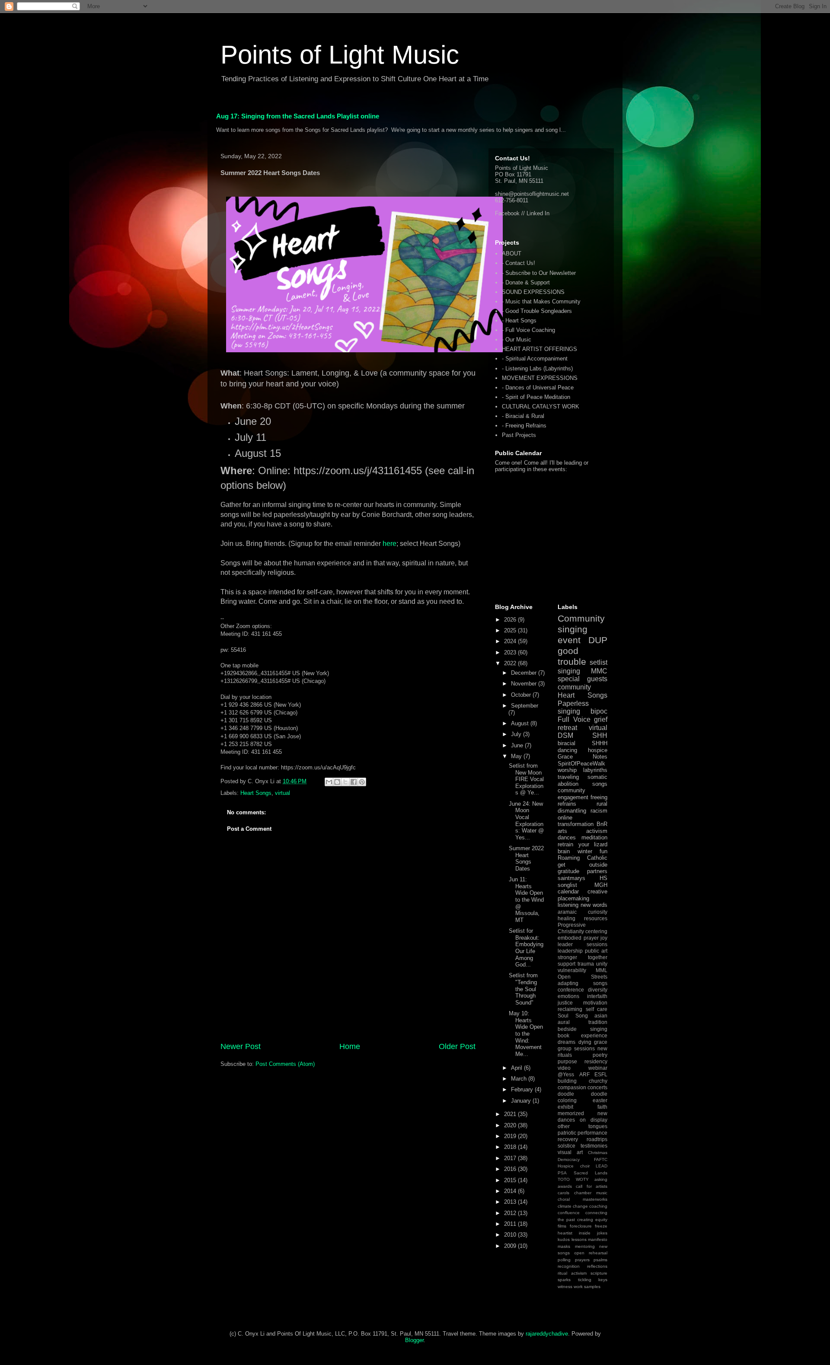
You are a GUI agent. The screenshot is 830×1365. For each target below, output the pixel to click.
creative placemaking (582, 895)
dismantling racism (582, 810)
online (565, 817)
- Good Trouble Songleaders (537, 311)
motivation (595, 1002)
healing (566, 918)
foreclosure (581, 1226)
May (517, 756)
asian (600, 1015)
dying (584, 1042)
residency (595, 1061)
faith (602, 1107)
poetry (600, 1055)
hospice (597, 750)
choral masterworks (582, 1199)
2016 (511, 1169)
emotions (568, 996)
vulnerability (572, 970)
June (518, 745)
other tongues (582, 1126)
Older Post (457, 1046)
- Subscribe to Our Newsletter (539, 273)
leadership (570, 951)
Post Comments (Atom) (285, 1064)
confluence (569, 1212)
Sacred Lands (590, 1172)
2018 (511, 1147)
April (517, 1068)
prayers (582, 1259)
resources (595, 918)
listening (568, 905)
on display (593, 1120)
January (522, 1100)
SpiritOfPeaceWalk (581, 763)
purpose (567, 1061)
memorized (571, 1113)
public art (596, 951)
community (574, 687)
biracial (566, 743)
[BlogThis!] (337, 782)
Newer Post (240, 1046)
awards (565, 1186)
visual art (570, 1152)
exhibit (565, 1107)
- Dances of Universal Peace (538, 387)
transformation (576, 824)
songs (599, 784)
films (562, 1226)
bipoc (599, 711)
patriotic (567, 1132)
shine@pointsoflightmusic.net (532, 194)
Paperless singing (573, 707)
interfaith (597, 996)
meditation (594, 837)
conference (571, 989)
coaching (598, 1206)
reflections (597, 1266)
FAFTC (600, 1159)
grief (600, 719)
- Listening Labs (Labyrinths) (537, 368)
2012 (511, 1213)
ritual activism (572, 1273)
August (520, 723)
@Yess (566, 1074)
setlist (598, 662)
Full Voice (574, 719)
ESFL (600, 1074)
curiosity (597, 912)
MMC (599, 671)
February (523, 1089)
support (566, 963)
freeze (601, 1226)
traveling (568, 777)
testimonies (594, 1145)
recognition (569, 1266)
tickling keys (593, 1279)
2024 (511, 641)
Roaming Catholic (582, 858)
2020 (511, 1125)
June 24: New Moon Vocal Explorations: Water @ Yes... (526, 821)
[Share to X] (345, 782)
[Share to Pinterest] (362, 782)
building (567, 1081)
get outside (582, 864)
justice (565, 1002)
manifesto (597, 1239)
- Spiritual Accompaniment (535, 358)
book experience (582, 1035)
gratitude (568, 871)
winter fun (593, 851)
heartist (565, 1233)
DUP (597, 640)
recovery (568, 1139)
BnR (602, 824)
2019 (511, 1136)
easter (600, 1100)
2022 (511, 663)
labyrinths (595, 770)
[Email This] (329, 782)
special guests (582, 678)
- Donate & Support (526, 282)
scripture (599, 1273)
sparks (564, 1279)
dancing (567, 750)
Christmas (597, 1152)
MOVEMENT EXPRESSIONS (540, 378)
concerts (597, 1087)
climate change (573, 1206)
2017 (511, 1158)
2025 (511, 630)
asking (600, 1179)
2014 (511, 1191)
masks (564, 1246)
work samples (587, 1286)
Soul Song (573, 1015)
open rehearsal (590, 1252)
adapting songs (582, 983)
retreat (567, 727)
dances (567, 837)
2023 (511, 652)
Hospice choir (574, 1166)
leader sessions (582, 944)
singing (569, 671)
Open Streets (582, 976)
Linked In (538, 213)
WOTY (582, 1179)
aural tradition (582, 1022)
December (524, 673)
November (524, 683)
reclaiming (570, 1009)
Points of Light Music (339, 54)
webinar (597, 1068)
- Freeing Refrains (524, 425)
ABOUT (511, 253)
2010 (511, 1234)
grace (600, 1042)
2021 (511, 1114)
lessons (579, 1239)
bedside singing (582, 1029)
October (522, 695)
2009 (511, 1246)
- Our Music (516, 339)
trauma (586, 963)
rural (602, 804)
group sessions (576, 1048)
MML (601, 970)
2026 (511, 619)
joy (603, 938)
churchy (598, 1081)
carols (563, 1192)
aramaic (567, 912)
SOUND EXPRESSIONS (533, 292)
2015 (511, 1180)
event (569, 640)
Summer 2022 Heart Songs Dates (526, 858)
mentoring (585, 1246)
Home (349, 1046)
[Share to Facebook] (353, 782)
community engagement (573, 794)
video (564, 1068)
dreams (566, 1042)
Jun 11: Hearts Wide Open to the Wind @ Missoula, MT (526, 899)
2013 (511, 1202)
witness (565, 1286)
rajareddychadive (547, 1333)
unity (601, 963)
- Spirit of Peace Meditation (536, 397)
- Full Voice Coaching (528, 330)
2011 (511, 1224)
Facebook (507, 213)
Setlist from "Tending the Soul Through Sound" (523, 988)
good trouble (572, 656)
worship (567, 770)
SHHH (599, 743)
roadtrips (597, 1139)
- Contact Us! (518, 263)
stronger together (582, 957)
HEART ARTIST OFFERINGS (539, 349)
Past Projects (519, 435)
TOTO (564, 1179)
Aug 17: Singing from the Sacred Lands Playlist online (297, 116)
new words (594, 905)
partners (597, 871)
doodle (566, 1094)
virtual (282, 793)
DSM (565, 735)
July (517, 734)
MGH (600, 885)
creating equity (592, 1219)
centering (596, 931)
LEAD (601, 1166)
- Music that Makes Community (541, 301)
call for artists (591, 1186)
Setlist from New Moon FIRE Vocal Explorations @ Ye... (526, 779)
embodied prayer (578, 938)
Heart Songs (255, 793)
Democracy (569, 1159)
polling (564, 1259)
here (389, 543)
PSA (562, 1172)
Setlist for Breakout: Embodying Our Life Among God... (526, 948)
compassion (572, 1087)
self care (597, 1009)
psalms (600, 1259)
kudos (564, 1239)
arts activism (582, 831)
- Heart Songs (519, 320)
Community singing (581, 623)
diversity (597, 989)
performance (592, 1132)
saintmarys (571, 878)
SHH (599, 735)
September (524, 705)
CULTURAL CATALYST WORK (540, 406)
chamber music (590, 1192)
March (519, 1078)
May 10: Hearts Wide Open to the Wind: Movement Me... (526, 1033)
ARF (584, 1074)
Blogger (414, 1340)
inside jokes (593, 1233)
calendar (568, 891)
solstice (566, 1145)
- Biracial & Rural (523, 416)
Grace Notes (582, 756)
